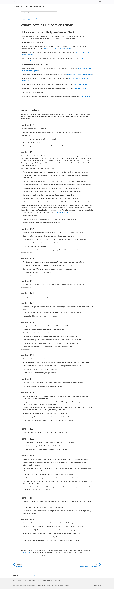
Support (20, 580)
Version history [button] (30, 110)
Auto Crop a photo (80, 84)
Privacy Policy (41, 585)
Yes (24, 575)
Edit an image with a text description (79, 74)
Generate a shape (80, 88)
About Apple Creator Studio (64, 212)
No (34, 575)
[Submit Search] (23, 13)
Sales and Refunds (59, 585)
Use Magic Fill (85, 96)
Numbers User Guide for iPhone (29, 6)
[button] (95, 2)
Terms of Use (50, 585)
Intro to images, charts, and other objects (57, 48)
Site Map (67, 585)
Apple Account (26, 552)
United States (97, 585)
